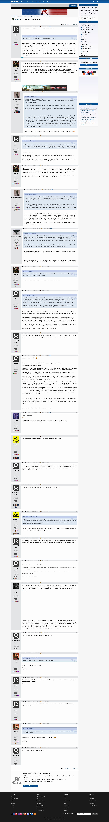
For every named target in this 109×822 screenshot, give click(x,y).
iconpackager (83, 117)
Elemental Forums (45, 26)
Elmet (15, 709)
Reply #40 (24, 485)
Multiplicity (13, 805)
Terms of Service (54, 819)
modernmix (93, 122)
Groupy (12, 806)
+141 (16, 77)
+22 (16, 693)
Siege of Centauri (40, 808)
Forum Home (15, 8)
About (65, 796)
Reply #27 (24, 61)
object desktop (83, 121)
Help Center (91, 796)
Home (13, 16)
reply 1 (38, 36)
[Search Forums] (98, 1)
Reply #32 (25, 228)
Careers (65, 801)
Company (66, 794)
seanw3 (16, 69)
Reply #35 (24, 333)
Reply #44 (24, 583)
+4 (15, 42)
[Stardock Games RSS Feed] (93, 74)
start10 (93, 114)
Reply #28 (26, 91)
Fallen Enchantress (36, 16)
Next (74, 24)
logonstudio (83, 122)
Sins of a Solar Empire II (41, 801)
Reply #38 (24, 436)
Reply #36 (24, 355)
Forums (65, 810)
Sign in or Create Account (30, 786)
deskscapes (87, 112)
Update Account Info (93, 805)
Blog (44, 1)
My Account (91, 798)
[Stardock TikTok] (89, 74)
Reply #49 (24, 723)
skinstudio (93, 117)
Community (34, 1)
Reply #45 (24, 632)
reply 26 (37, 96)
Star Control (39, 803)
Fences (12, 801)
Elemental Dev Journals (45, 16)
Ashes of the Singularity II (41, 796)
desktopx (82, 115)
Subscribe (95, 813)
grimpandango (16, 640)
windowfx (91, 119)
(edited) (50, 26)
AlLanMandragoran (16, 99)
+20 (16, 598)
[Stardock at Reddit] (84, 74)
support (82, 124)
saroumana (16, 755)
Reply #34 (24, 290)
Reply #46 (24, 653)
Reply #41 (24, 511)
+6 (15, 576)
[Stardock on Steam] (94, 71)
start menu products (84, 108)
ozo (16, 34)
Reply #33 (24, 266)
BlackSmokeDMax (16, 236)
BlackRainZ (16, 341)
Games (28, 1)
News (40, 1)
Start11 (12, 800)
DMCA (59, 819)
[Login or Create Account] (93, 1)
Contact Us (66, 808)
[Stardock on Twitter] (83, 71)
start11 (88, 117)
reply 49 (32, 728)
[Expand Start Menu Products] (81, 48)
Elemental (38, 798)
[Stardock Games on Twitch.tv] (90, 71)
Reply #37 (24, 412)
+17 (16, 348)
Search (21, 8)
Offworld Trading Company (42, 806)
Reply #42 (24, 538)
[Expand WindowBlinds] (81, 51)
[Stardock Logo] (14, 1)
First (65, 24)
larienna (15, 590)
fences (82, 107)
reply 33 (31, 271)
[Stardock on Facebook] (85, 71)
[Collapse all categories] (97, 23)
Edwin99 (16, 685)
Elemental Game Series (27, 16)
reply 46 (37, 658)
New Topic (73, 5)
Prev (68, 24)
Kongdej (16, 661)
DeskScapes (13, 803)
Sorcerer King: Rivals (40, 810)
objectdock (83, 110)
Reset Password (92, 803)
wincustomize (88, 115)
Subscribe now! (88, 64)
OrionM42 (16, 420)
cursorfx (82, 119)
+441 (16, 452)
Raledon (16, 363)
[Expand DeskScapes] (81, 34)
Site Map (62, 819)
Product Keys (91, 801)
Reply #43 (24, 560)
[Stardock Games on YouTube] (88, 71)
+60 (16, 242)
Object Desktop (14, 796)
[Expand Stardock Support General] (81, 29)
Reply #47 (24, 677)
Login (25, 8)
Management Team (67, 800)
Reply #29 (24, 136)
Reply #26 (24, 26)
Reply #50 (24, 747)
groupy (93, 110)
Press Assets (66, 805)
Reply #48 (24, 701)
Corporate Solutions (14, 798)
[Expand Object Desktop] (81, 27)
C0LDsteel (16, 568)
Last (76, 24)
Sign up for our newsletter (69, 813)
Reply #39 (24, 462)
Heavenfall (16, 444)
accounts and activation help (86, 114)
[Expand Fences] (81, 36)
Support (49, 1)
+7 (15, 371)
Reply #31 (26, 189)
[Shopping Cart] (95, 1)
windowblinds (87, 107)
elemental (89, 121)
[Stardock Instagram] (92, 71)
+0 (15, 500)
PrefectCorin (15, 492)
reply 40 (35, 516)
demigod (86, 119)
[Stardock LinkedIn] (91, 74)
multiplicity (88, 110)
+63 (17, 107)
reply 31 (34, 233)
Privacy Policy (47, 819)
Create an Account (92, 800)
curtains (88, 122)
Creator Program (67, 806)
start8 (82, 112)
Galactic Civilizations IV (41, 800)
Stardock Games (18, 16)
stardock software (93, 108)
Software (23, 1)
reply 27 (33, 141)
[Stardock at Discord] (86, 74)
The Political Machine (40, 805)
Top (76, 26)
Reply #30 (24, 165)
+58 (16, 669)
